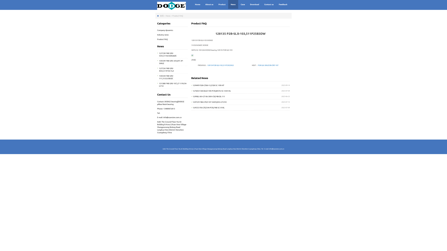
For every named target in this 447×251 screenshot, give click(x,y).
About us (209, 4)
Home (197, 4)
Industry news (163, 34)
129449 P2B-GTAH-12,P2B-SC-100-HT (208, 85)
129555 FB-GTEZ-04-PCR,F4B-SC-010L (209, 107)
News (233, 4)
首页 (162, 16)
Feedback (283, 4)
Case (243, 4)
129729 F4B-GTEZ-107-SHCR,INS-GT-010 (210, 102)
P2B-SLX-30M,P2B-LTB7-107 (268, 65)
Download (254, 4)
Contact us (269, 4)
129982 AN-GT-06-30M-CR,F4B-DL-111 (209, 96)
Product (222, 4)
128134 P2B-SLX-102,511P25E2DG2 (220, 65)
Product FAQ (177, 16)
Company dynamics (165, 30)
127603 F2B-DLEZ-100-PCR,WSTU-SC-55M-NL (212, 91)
